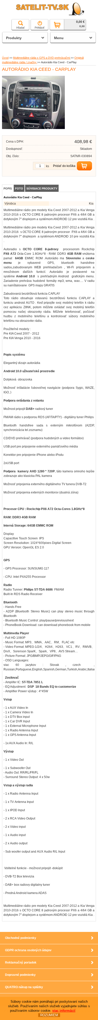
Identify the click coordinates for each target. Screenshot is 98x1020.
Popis (8, 188)
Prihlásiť (39, 27)
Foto (19, 188)
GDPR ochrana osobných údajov (28, 950)
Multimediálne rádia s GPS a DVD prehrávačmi (42, 57)
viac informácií (63, 1010)
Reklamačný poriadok (20, 962)
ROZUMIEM (49, 1015)
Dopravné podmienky (20, 975)
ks (47, 166)
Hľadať (20, 27)
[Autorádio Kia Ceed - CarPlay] (33, 128)
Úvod (5, 57)
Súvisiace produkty (41, 188)
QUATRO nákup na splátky (24, 987)
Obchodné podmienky (20, 938)
